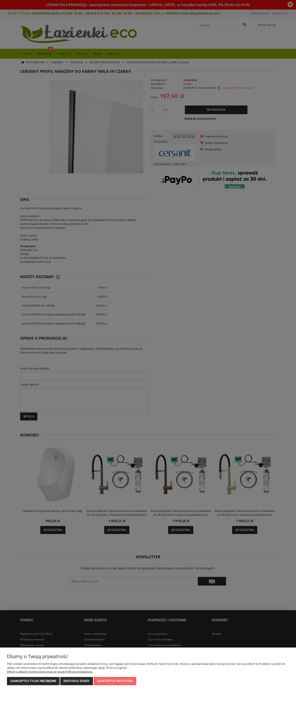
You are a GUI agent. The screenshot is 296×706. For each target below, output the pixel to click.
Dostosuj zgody (76, 681)
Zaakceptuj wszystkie (115, 681)
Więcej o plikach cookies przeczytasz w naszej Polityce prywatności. (50, 672)
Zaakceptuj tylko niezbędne (33, 681)
